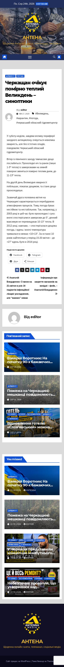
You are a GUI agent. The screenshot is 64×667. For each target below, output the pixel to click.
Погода (20, 76)
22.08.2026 (16, 524)
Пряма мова (13, 544)
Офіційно (40, 540)
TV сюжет (12, 414)
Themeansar (52, 661)
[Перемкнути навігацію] (30, 57)
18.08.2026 (16, 592)
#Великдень (41, 113)
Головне (30, 540)
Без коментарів (33, 414)
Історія (22, 414)
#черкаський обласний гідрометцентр (36, 122)
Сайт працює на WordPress (18, 661)
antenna (31, 490)
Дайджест (10, 76)
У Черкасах (13, 418)
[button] (54, 57)
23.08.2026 (16, 490)
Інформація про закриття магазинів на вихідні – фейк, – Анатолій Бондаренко (45, 283)
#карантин (22, 118)
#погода (33, 118)
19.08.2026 (16, 558)
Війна (21, 540)
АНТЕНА (32, 37)
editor (24, 110)
